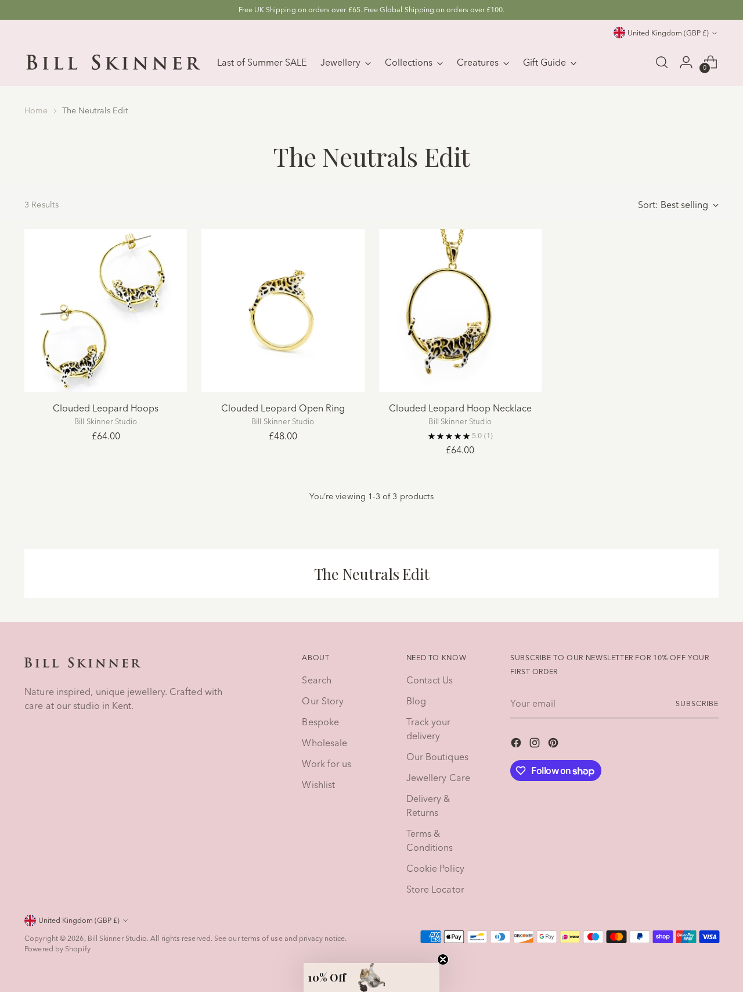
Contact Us (429, 680)
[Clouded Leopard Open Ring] (282, 310)
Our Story (323, 701)
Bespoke (320, 722)
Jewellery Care (438, 777)
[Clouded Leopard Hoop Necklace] (460, 310)
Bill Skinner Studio (117, 938)
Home (36, 110)
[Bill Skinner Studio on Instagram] (536, 744)
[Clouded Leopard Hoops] (105, 310)
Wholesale (324, 743)
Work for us (326, 763)
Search (316, 680)
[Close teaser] (443, 959)
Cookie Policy (435, 868)
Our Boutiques (437, 756)
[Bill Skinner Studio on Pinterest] (554, 744)
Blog (416, 701)
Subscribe (697, 703)
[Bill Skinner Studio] (113, 62)
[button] (371, 977)
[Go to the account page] (686, 62)
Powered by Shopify (57, 948)
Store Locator (435, 889)
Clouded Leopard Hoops (105, 408)
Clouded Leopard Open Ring (283, 408)
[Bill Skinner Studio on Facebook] (517, 744)
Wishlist (318, 784)
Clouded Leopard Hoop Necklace (460, 408)
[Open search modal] (661, 62)
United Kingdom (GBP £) (668, 32)
